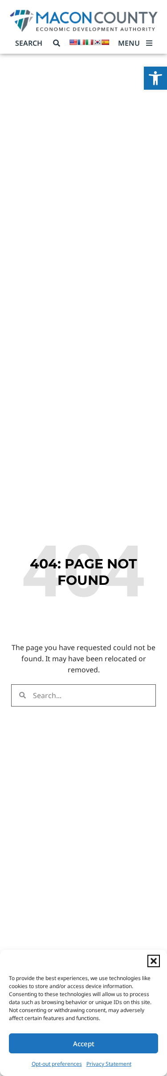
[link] (155, 78)
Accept (83, 1043)
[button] (153, 961)
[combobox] (32, 43)
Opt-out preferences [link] (57, 1064)
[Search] (56, 43)
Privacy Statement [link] (108, 1064)
